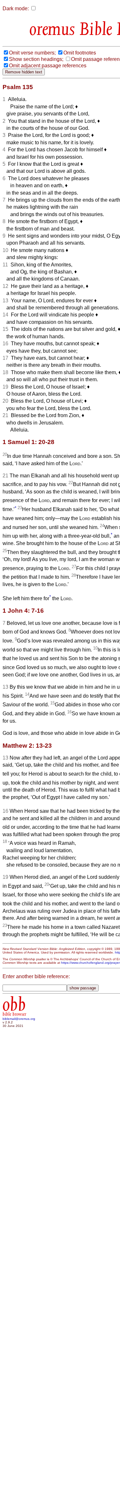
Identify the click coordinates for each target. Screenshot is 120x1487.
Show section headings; (36, 59)
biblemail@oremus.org (19, 1019)
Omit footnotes (79, 52)
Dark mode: (16, 8)
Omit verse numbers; (32, 52)
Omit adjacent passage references (47, 65)
